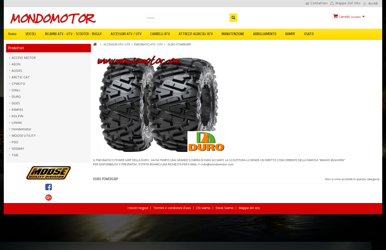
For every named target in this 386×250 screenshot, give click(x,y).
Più (95, 169)
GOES (16, 103)
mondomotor (21, 129)
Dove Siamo (225, 208)
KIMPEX (17, 109)
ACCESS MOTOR (24, 58)
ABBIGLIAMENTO (264, 34)
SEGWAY (18, 148)
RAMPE (290, 34)
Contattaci (319, 3)
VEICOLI (30, 34)
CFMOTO (18, 83)
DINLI (16, 90)
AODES (17, 70)
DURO (16, 96)
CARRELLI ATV (160, 34)
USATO (309, 34)
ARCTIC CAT (20, 77)
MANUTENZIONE (233, 34)
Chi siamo (203, 208)
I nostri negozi (138, 208)
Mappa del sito (348, 3)
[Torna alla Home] (95, 45)
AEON (16, 64)
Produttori (16, 48)
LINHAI (17, 122)
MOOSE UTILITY (24, 135)
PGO (15, 142)
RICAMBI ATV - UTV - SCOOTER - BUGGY (73, 34)
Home (12, 34)
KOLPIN (17, 116)
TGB (15, 155)
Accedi (373, 3)
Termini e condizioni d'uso (172, 208)
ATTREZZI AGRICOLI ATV (196, 34)
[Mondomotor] (68, 18)
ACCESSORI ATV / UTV (126, 34)
